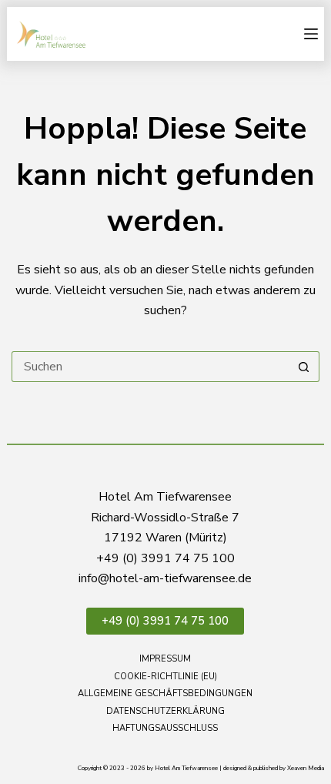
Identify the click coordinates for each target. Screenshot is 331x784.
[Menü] (311, 34)
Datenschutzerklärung (165, 711)
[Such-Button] (304, 366)
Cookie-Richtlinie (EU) (165, 677)
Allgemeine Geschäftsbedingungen (165, 694)
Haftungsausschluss (165, 728)
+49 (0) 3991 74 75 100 (165, 620)
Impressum (165, 659)
